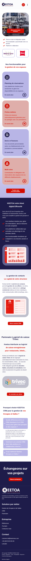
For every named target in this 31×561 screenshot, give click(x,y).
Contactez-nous (6, 528)
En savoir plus (9, 95)
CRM (3, 511)
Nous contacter (15, 479)
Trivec (8, 357)
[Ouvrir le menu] (27, 4)
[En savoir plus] (24, 95)
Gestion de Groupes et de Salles (11, 508)
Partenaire (5, 513)
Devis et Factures (11, 141)
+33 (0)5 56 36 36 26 (8, 541)
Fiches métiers (10, 112)
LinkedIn (4, 544)
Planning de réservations (14, 83)
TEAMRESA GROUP (12, 553)
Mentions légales (5, 559)
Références (5, 523)
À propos (4, 526)
